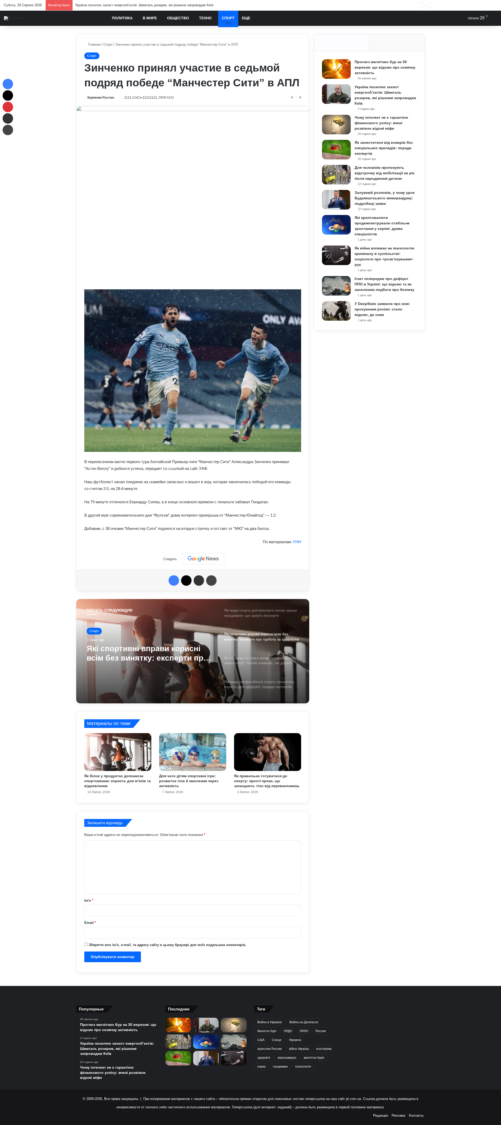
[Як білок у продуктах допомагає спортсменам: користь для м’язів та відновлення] (117, 752)
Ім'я (88, 900)
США (261, 1040)
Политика (122, 18)
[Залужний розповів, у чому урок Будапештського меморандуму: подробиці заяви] (336, 200)
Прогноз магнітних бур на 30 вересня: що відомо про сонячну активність (385, 67)
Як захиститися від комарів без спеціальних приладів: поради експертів (384, 147)
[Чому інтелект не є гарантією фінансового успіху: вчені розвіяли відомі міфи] (336, 124)
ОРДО (288, 1031)
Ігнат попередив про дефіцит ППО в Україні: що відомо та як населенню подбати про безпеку (384, 284)
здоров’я (263, 1058)
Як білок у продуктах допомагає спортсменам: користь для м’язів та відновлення (117, 781)
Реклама (398, 1115)
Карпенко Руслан (100, 97)
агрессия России (269, 1049)
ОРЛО (304, 1031)
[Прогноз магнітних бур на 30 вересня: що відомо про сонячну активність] (336, 69)
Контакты (416, 1115)
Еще (246, 18)
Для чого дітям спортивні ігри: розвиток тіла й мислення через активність (188, 781)
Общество (178, 18)
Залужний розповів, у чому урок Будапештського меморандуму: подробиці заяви (385, 198)
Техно (205, 18)
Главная (94, 44)
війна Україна (299, 1049)
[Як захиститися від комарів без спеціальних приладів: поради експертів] (336, 149)
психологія (303, 1066)
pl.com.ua (353, 1099)
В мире (150, 18)
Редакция (380, 1115)
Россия (320, 1031)
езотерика (324, 1049)
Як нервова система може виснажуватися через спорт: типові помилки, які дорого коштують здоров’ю (142, 653)
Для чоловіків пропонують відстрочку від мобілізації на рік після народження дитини (384, 173)
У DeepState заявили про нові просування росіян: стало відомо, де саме (382, 309)
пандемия (280, 1066)
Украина (295, 1040)
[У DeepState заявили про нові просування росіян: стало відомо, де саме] (336, 311)
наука (261, 1066)
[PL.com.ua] (14, 18)
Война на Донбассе (303, 1022)
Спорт (228, 18)
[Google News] (203, 559)
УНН (297, 542)
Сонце (277, 1040)
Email (90, 923)
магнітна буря (314, 1058)
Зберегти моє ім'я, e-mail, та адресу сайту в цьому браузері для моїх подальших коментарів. (167, 945)
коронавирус (287, 1058)
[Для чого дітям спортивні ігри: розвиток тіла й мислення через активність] (192, 752)
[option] (192, 651)
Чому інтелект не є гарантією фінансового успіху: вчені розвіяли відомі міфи (136, 5)
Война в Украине (269, 1022)
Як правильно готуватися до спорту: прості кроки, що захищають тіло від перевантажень (267, 781)
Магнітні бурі (266, 1031)
